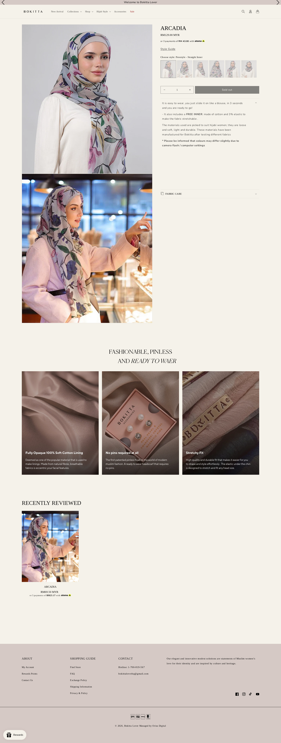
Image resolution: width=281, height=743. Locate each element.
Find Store (75, 667)
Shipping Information (81, 687)
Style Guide (168, 49)
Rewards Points (29, 674)
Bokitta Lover (131, 726)
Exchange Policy (78, 680)
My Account (28, 667)
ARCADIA (50, 586)
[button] (74, 11)
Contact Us (27, 680)
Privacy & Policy (79, 693)
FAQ (72, 674)
